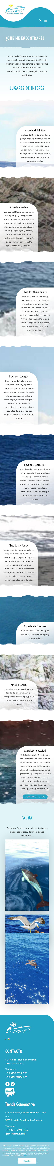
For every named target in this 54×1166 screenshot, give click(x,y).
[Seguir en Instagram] (13, 1084)
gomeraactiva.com (15, 1134)
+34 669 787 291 (16, 1073)
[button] (28, 1155)
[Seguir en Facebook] (7, 1084)
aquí (25, 1155)
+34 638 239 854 (16, 1130)
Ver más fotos (35, 797)
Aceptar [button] (27, 1161)
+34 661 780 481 (16, 1077)
